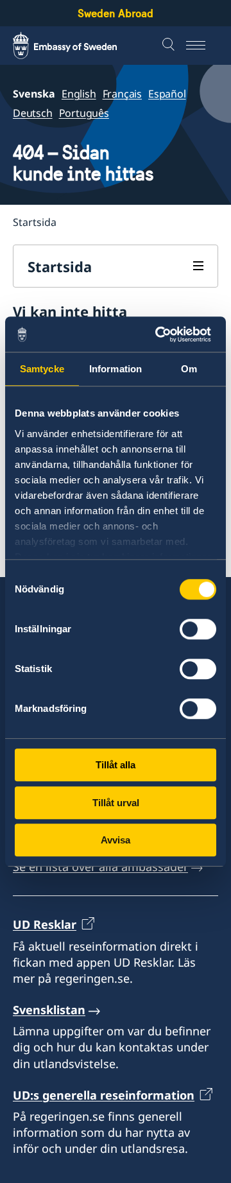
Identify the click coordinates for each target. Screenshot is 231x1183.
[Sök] (170, 45)
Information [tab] (115, 368)
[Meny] (202, 45)
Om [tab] (189, 368)
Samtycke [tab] (42, 368)
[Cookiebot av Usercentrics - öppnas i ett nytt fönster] (163, 334)
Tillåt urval (115, 802)
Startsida (60, 266)
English (79, 94)
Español (167, 94)
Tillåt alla (115, 764)
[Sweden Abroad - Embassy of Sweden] (77, 46)
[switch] (198, 629)
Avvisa (115, 839)
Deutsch (33, 113)
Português (84, 113)
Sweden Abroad (115, 13)
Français (122, 94)
